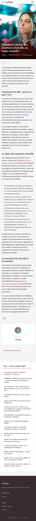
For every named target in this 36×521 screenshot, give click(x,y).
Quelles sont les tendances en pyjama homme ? (16, 422)
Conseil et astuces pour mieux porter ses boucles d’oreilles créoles (17, 465)
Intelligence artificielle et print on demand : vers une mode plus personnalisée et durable (18, 380)
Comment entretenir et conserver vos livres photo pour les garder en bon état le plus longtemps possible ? (17, 409)
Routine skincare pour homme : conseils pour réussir (17, 452)
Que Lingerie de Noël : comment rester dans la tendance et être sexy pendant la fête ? (17, 388)
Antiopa (7, 1)
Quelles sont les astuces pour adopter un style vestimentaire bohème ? (17, 459)
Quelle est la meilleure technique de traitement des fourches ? (16, 440)
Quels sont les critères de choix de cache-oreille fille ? (17, 402)
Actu (5, 40)
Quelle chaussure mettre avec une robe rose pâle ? (16, 434)
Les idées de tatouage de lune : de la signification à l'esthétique (15, 446)
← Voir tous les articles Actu (11, 350)
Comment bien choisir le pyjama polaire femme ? (17, 395)
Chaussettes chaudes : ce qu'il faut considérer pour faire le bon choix (15, 428)
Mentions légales (7, 506)
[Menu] (32, 1)
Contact (4, 509)
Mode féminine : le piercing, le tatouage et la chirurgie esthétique (17, 416)
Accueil (4, 62)
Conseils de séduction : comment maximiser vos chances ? (14, 373)
